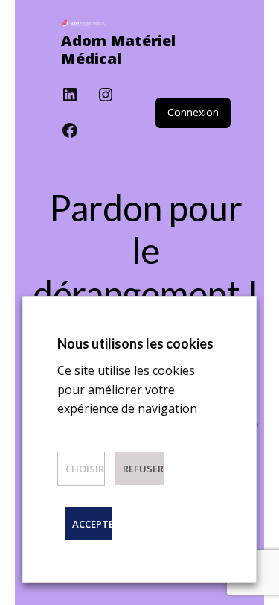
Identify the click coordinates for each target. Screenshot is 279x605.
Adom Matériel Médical (118, 50)
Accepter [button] (92, 523)
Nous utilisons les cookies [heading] (135, 343)
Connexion (193, 112)
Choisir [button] (84, 468)
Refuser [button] (143, 468)
